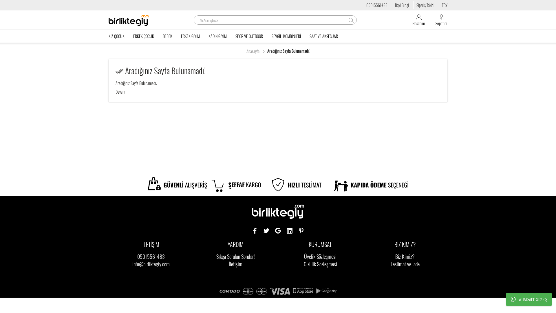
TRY (444, 5)
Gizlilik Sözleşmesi (320, 264)
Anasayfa (252, 51)
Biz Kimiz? (405, 256)
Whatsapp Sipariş (533, 299)
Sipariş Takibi (425, 5)
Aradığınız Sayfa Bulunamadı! (288, 51)
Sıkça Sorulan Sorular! (235, 256)
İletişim (235, 264)
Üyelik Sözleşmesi (320, 256)
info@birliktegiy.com (151, 264)
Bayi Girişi (402, 5)
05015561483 (376, 5)
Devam (120, 92)
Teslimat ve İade (405, 264)
